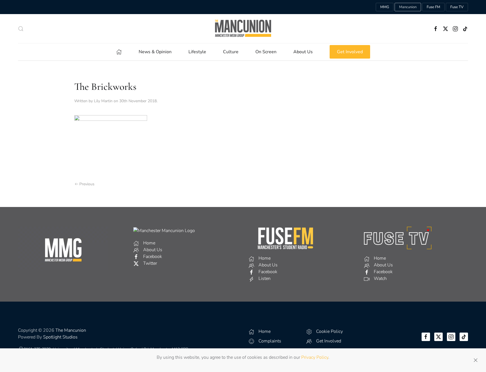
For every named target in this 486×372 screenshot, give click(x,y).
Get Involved (350, 52)
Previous (86, 184)
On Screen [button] (265, 52)
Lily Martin (103, 101)
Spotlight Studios (60, 337)
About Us (303, 52)
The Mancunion (70, 330)
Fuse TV (457, 7)
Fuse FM (433, 7)
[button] (21, 29)
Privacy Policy (314, 357)
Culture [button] (230, 52)
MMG (384, 7)
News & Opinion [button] (155, 52)
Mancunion (408, 7)
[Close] (476, 360)
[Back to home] (243, 28)
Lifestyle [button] (197, 52)
